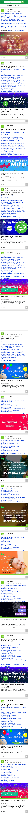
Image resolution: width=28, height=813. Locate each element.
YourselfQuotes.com (19, 30)
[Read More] (26, 57)
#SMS (21, 13)
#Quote (9, 15)
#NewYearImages (5, 19)
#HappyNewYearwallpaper (19, 23)
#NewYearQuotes (14, 16)
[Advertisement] (14, 320)
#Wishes (17, 13)
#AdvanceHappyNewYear (7, 25)
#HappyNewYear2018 (17, 15)
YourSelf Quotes (9, 9)
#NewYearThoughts (6, 20)
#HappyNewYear (5, 13)
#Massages (4, 15)
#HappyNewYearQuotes (18, 20)
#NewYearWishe (15, 19)
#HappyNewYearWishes (16, 17)
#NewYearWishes (5, 17)
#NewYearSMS (22, 16)
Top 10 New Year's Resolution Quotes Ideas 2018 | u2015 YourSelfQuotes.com (13, 620)
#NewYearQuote (5, 22)
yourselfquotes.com (7, 112)
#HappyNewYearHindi (6, 23)
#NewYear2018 (5, 16)
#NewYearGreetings (20, 26)
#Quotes (12, 13)
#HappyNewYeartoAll (6, 408)
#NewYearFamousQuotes (18, 408)
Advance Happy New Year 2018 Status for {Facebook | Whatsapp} (11, 381)
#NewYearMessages (15, 22)
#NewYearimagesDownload (8, 26)
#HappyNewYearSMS (6, 27)
